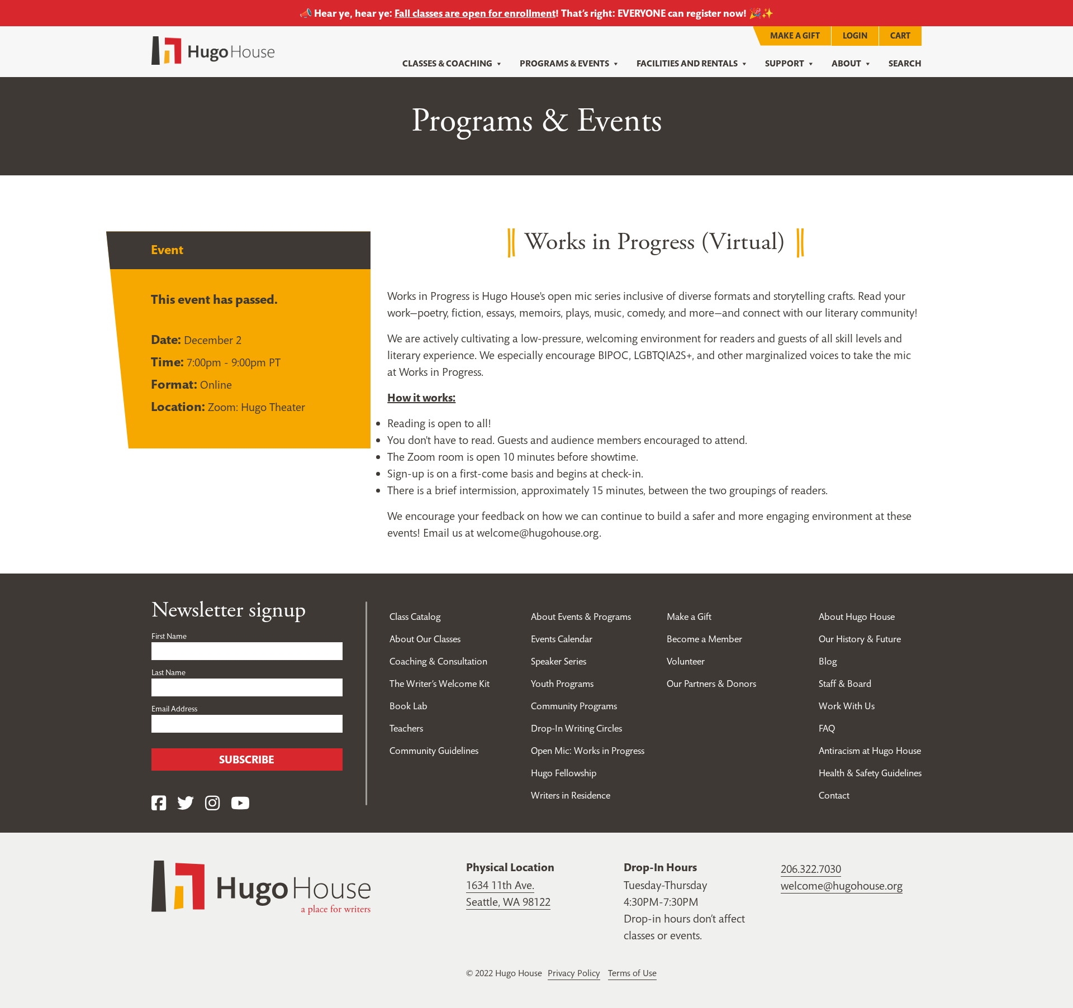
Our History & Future (860, 639)
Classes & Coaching (447, 63)
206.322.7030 (811, 869)
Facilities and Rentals (687, 63)
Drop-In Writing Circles (576, 728)
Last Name (168, 672)
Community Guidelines (434, 750)
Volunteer (686, 661)
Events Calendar (561, 639)
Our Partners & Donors (711, 683)
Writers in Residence (570, 795)
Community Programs (574, 706)
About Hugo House (857, 616)
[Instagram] (212, 803)
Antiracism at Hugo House (870, 750)
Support (784, 63)
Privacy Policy (574, 972)
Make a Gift (795, 35)
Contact (834, 795)
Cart (900, 35)
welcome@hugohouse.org (842, 885)
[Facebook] (158, 803)
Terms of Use (632, 972)
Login (855, 35)
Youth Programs (562, 683)
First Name (169, 636)
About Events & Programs (581, 616)
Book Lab (409, 706)
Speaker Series (558, 661)
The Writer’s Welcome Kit (440, 683)
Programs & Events (564, 63)
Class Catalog (415, 616)
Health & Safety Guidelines (870, 773)
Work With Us (847, 706)
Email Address (174, 709)
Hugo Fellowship (563, 773)
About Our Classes (425, 639)
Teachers (406, 728)
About (846, 63)
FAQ (827, 728)
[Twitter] (185, 803)
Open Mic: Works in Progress (587, 750)
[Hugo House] (261, 887)
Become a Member (704, 639)
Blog (828, 661)
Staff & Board (845, 683)
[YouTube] (240, 803)
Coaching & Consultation (438, 661)
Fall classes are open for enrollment (475, 13)
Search (905, 63)
